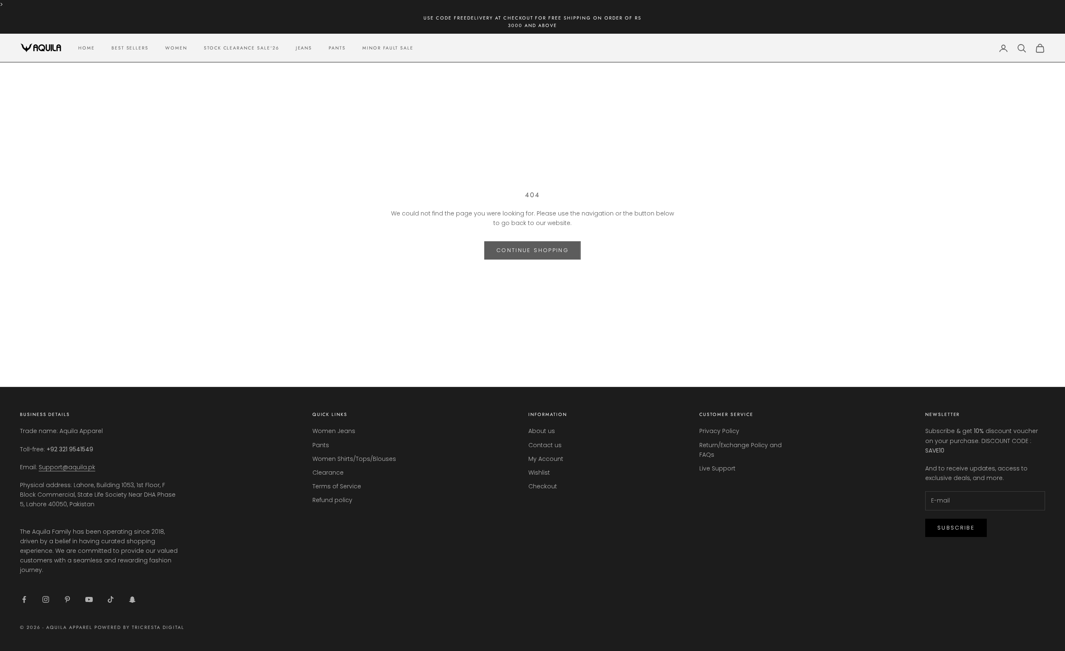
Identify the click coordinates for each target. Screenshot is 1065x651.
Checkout (542, 486)
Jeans (304, 48)
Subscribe (956, 528)
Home (86, 48)
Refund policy (332, 500)
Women (176, 48)
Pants (337, 48)
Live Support (717, 468)
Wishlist (539, 472)
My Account (545, 459)
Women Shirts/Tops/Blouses (354, 459)
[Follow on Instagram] (46, 599)
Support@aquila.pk (67, 467)
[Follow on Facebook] (24, 599)
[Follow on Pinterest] (67, 599)
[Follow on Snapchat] (132, 599)
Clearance (328, 472)
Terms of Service (336, 486)
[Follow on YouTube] (89, 599)
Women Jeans (333, 431)
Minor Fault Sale (388, 48)
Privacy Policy (719, 431)
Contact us (545, 445)
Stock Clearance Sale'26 (241, 48)
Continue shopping (532, 250)
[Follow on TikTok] (110, 599)
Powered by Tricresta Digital (139, 627)
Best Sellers (130, 48)
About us (541, 431)
